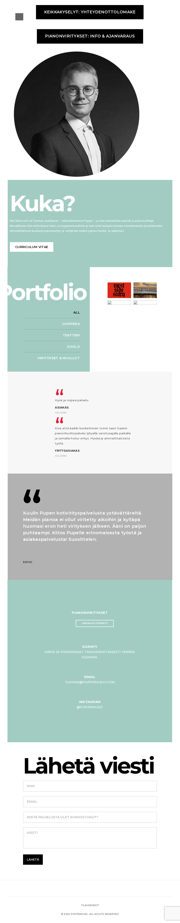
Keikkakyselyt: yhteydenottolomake (90, 12)
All (76, 312)
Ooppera (71, 324)
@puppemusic (90, 707)
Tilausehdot (90, 905)
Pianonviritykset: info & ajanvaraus (90, 36)
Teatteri (71, 335)
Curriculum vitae (31, 247)
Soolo (73, 346)
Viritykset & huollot (59, 358)
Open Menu (19, 16)
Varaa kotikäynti (95, 623)
